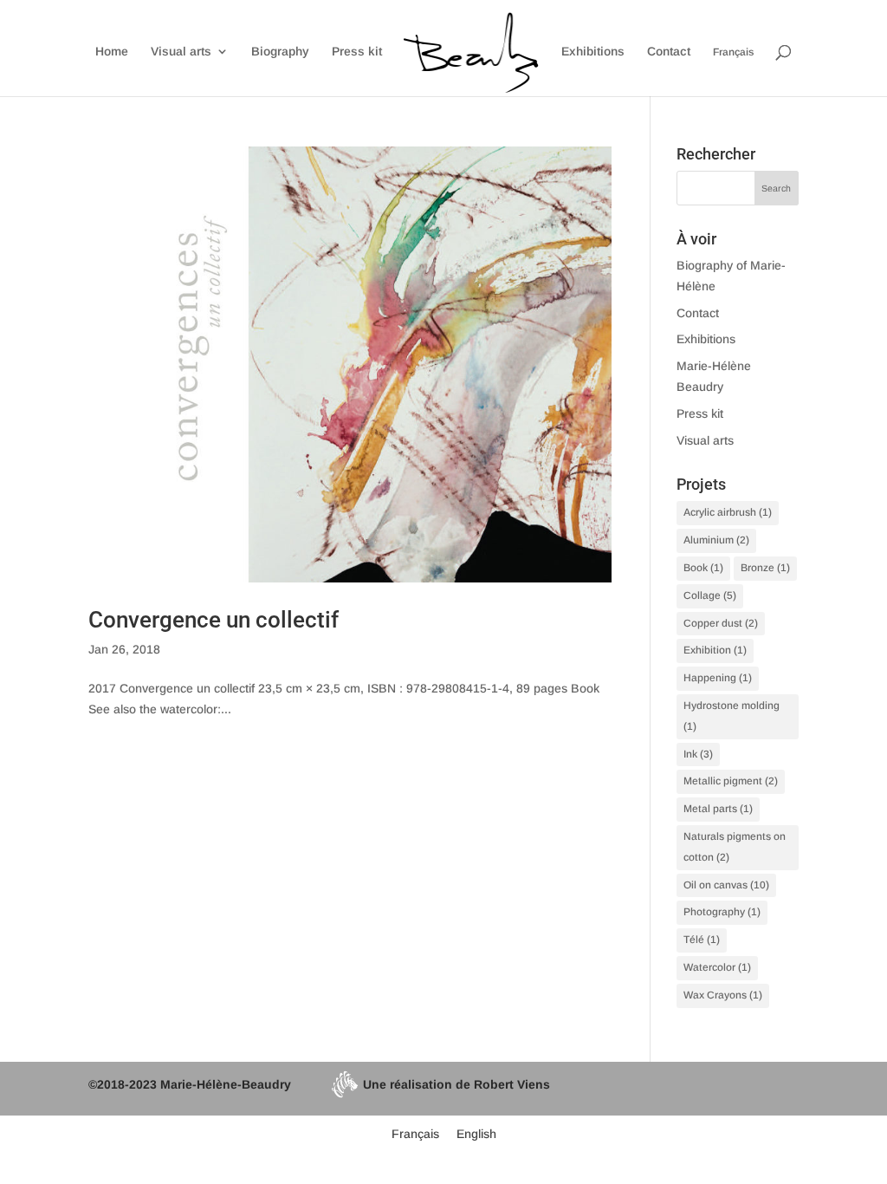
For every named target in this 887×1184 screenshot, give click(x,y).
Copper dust (720, 623)
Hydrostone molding (731, 715)
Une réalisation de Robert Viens (456, 1084)
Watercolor (717, 967)
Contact (668, 51)
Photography (722, 912)
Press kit (357, 51)
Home (111, 51)
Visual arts (181, 51)
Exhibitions (593, 51)
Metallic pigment (730, 781)
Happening (717, 678)
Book (703, 568)
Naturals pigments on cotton (734, 846)
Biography (280, 51)
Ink (698, 754)
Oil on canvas (726, 885)
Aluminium (716, 540)
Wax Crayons (722, 995)
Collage (709, 595)
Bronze (765, 568)
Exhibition (715, 650)
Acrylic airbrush (727, 512)
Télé (701, 940)
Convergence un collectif (213, 620)
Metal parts (718, 809)
